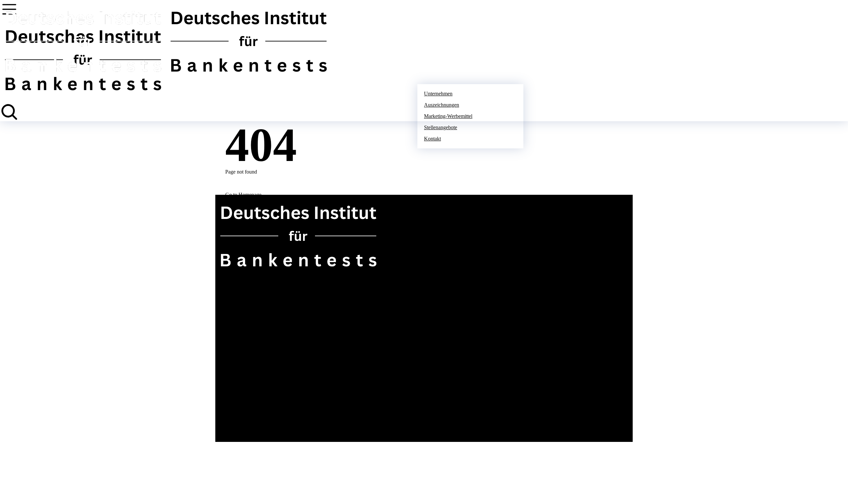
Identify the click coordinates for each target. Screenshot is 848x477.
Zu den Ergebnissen (238, 281)
